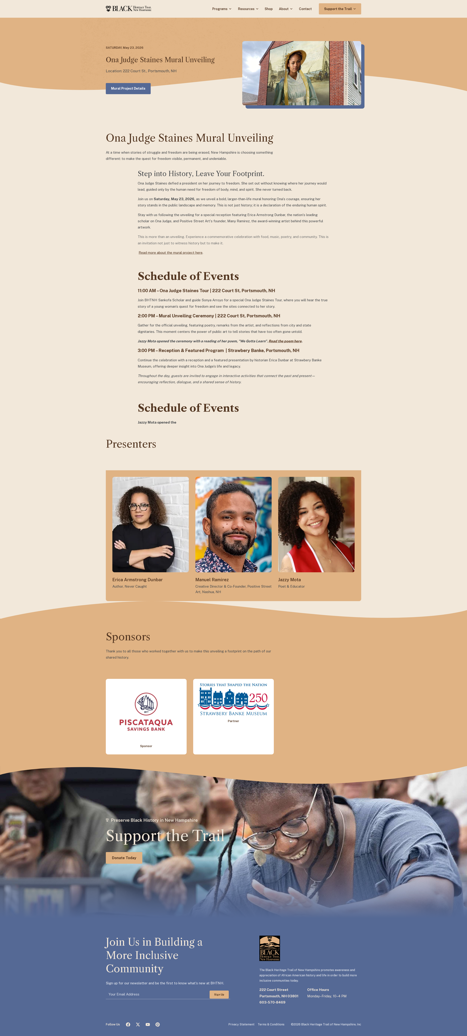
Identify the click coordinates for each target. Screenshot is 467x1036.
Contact (305, 9)
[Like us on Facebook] (128, 1024)
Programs (220, 9)
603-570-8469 (272, 1002)
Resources (246, 9)
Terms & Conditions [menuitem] (271, 1024)
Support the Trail (338, 9)
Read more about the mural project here (170, 253)
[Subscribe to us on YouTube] (148, 1024)
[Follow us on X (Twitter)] (138, 1024)
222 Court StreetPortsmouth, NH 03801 (278, 993)
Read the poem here (285, 341)
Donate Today (124, 858)
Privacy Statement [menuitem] (241, 1024)
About (284, 9)
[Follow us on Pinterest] (158, 1024)
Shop (269, 9)
